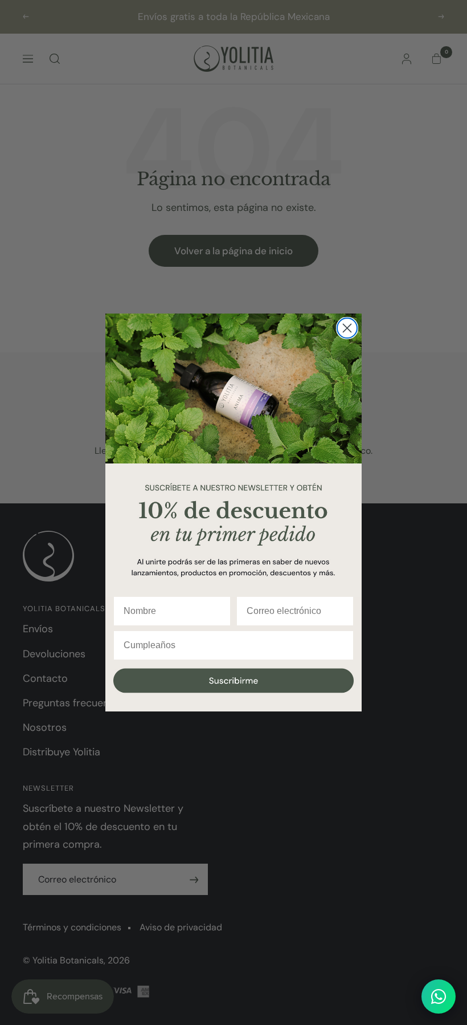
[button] (233, 686)
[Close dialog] (347, 328)
